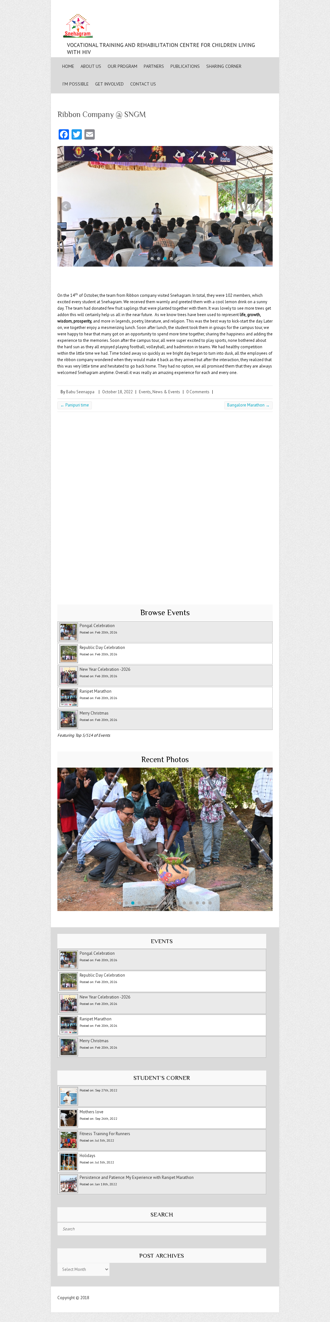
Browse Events (165, 612)
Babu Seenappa (80, 392)
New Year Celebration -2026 (105, 669)
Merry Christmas (94, 713)
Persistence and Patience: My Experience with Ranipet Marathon (137, 1177)
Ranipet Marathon (96, 691)
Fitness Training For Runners (105, 1133)
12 (190, 903)
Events (145, 392)
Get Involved (109, 84)
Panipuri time (74, 405)
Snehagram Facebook (238, 6)
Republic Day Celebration (102, 647)
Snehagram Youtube (251, 6)
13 (197, 903)
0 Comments (197, 392)
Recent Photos (165, 759)
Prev (66, 206)
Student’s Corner (161, 1077)
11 (184, 903)
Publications (185, 66)
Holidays (87, 1155)
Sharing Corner (223, 66)
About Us (91, 66)
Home (68, 66)
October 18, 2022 (117, 392)
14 (203, 903)
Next (264, 206)
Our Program (122, 66)
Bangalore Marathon (248, 405)
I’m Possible (75, 84)
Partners (154, 66)
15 (210, 903)
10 (178, 903)
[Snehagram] (165, 27)
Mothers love (91, 1112)
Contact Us (143, 84)
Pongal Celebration (97, 625)
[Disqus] (165, 505)
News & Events (166, 392)
